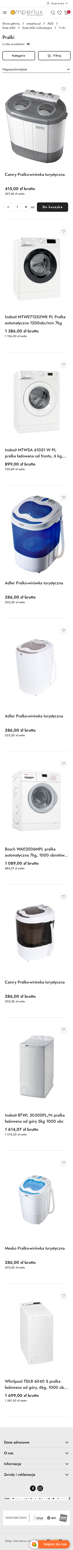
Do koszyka (52, 207)
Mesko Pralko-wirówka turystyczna (35, 1248)
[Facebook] (33, 1488)
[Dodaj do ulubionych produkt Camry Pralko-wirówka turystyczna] (63, 89)
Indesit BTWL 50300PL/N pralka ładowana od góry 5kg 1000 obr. (35, 1118)
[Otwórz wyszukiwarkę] (53, 12)
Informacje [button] (12, 1463)
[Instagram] (40, 1488)
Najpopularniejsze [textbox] (14, 69)
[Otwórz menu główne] (4, 12)
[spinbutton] (17, 207)
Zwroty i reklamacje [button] (19, 1474)
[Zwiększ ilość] (26, 207)
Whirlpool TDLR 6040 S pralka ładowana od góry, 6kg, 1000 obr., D (36, 1384)
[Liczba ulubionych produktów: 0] (59, 12)
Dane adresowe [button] (16, 1442)
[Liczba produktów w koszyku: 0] (66, 12)
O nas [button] (8, 1453)
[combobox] (36, 69)
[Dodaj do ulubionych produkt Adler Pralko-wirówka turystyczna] (63, 497)
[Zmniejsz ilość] (8, 207)
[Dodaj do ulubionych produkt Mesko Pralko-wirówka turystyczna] (63, 1163)
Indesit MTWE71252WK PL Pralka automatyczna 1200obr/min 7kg (35, 320)
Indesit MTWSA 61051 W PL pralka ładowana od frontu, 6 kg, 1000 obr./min (34, 453)
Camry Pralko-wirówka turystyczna (35, 174)
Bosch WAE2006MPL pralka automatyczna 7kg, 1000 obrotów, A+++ (35, 852)
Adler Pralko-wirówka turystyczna (34, 583)
